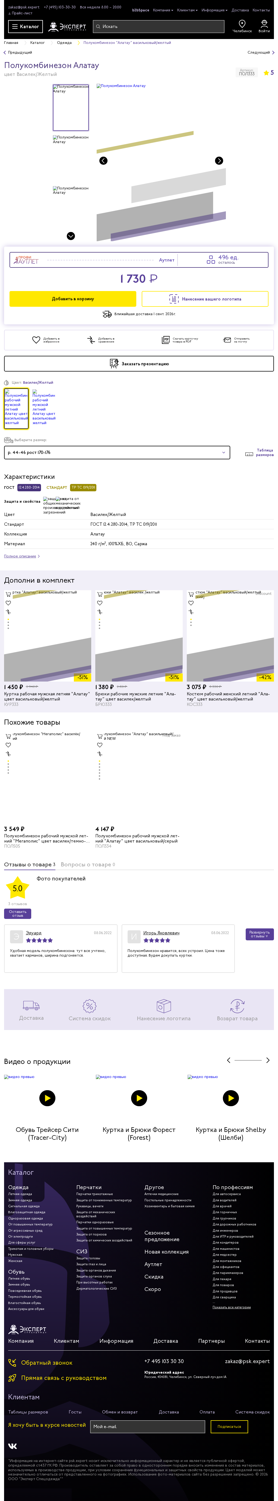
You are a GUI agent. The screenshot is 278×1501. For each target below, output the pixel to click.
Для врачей (222, 1206)
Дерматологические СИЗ (96, 1288)
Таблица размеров (265, 452)
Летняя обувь (19, 1278)
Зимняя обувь (19, 1284)
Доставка (240, 10)
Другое (154, 1187)
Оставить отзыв (18, 913)
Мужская (15, 1255)
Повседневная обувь (25, 1291)
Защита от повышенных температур (104, 1228)
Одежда (18, 1187)
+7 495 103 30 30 (164, 1361)
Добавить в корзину (73, 299)
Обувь (16, 1272)
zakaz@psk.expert (24, 7)
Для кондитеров (226, 1242)
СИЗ (81, 1251)
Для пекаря (222, 1279)
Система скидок (252, 1412)
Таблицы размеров (28, 1412)
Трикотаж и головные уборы (30, 1249)
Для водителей (224, 1200)
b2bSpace (140, 10)
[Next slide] (71, 236)
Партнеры (211, 1341)
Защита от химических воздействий (104, 1240)
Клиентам (186, 10)
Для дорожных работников (234, 1224)
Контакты (261, 10)
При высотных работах (94, 1282)
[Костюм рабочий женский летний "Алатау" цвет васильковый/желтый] (230, 636)
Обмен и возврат (120, 1412)
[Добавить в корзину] (8, 594)
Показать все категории (232, 1307)
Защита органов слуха (94, 1276)
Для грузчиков (224, 1218)
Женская (15, 1261)
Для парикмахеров (228, 1273)
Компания (161, 10)
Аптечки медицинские (161, 1194)
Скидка (153, 1276)
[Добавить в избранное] (8, 603)
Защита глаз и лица (91, 1264)
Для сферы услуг (21, 1242)
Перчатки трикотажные (94, 1194)
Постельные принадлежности (167, 1200)
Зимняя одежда (20, 1200)
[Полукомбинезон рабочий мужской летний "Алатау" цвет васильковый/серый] (138, 777)
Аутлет (153, 1264)
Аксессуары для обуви (26, 1309)
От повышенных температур (30, 1224)
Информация (213, 10)
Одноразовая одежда (25, 1218)
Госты (75, 1412)
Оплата (207, 1412)
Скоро (152, 1289)
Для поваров (223, 1285)
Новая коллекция (166, 1251)
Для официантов (226, 1267)
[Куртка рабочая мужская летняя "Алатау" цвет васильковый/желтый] (47, 636)
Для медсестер (225, 1255)
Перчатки (89, 1187)
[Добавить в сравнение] (8, 612)
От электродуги (20, 1236)
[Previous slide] (103, 161)
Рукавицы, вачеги (89, 1206)
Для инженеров (225, 1230)
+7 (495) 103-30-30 (60, 7)
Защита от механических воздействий (95, 1214)
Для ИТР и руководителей (233, 1236)
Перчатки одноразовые (95, 1222)
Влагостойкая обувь (24, 1303)
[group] (161, 162)
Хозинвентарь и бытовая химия (169, 1206)
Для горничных (225, 1212)
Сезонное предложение (161, 1236)
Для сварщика (224, 1297)
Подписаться (229, 1426)
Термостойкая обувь (25, 1297)
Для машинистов (226, 1249)
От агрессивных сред (25, 1230)
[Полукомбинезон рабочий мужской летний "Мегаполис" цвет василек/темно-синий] (47, 777)
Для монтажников (227, 1261)
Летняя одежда (20, 1194)
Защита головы (88, 1258)
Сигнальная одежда (24, 1206)
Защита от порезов (91, 1234)
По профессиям (233, 1187)
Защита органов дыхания (96, 1270)
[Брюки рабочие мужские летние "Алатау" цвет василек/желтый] (138, 636)
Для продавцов (225, 1291)
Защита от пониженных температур (104, 1200)
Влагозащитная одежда (26, 1212)
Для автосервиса (227, 1194)
